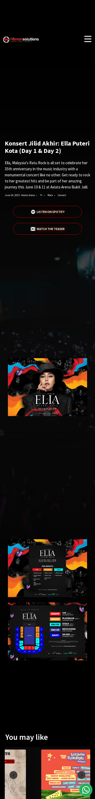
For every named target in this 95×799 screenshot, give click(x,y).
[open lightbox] (47, 387)
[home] (21, 43)
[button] (13, 775)
